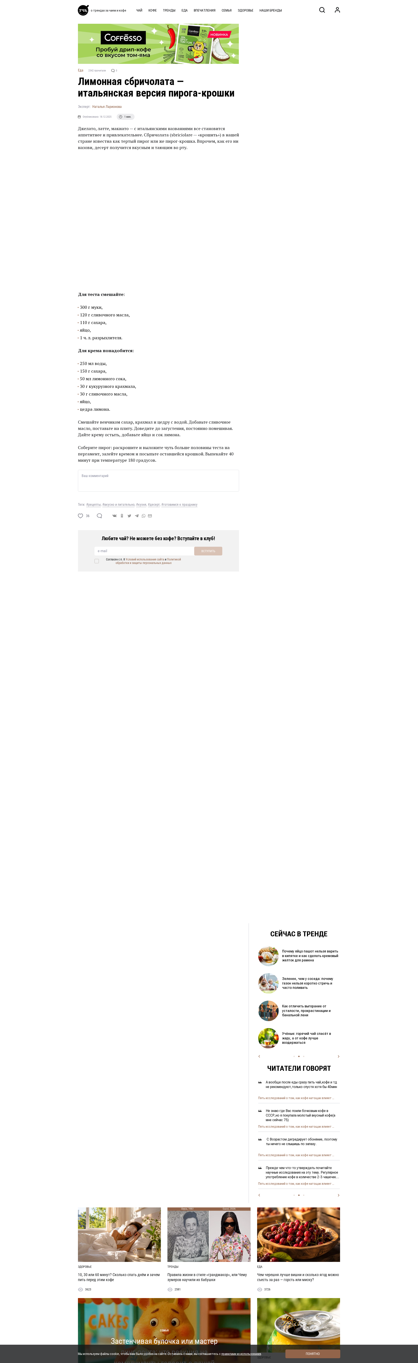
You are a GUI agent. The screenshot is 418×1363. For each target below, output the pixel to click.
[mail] (150, 516)
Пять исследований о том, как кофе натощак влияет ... (296, 1098)
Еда (185, 10)
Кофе (152, 10)
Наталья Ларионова (107, 107)
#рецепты (93, 504)
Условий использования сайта (145, 559)
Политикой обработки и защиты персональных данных (148, 561)
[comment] (99, 515)
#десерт (154, 504)
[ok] (122, 515)
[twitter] (129, 515)
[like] (80, 515)
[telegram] (136, 515)
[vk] (114, 515)
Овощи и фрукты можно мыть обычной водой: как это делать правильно (307, 983)
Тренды (169, 10)
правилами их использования (241, 1354)
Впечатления (205, 10)
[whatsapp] (143, 516)
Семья (227, 10)
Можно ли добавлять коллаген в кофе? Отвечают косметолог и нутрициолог (308, 1038)
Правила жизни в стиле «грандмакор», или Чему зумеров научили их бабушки (207, 1277)
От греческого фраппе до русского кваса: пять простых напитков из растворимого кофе (310, 1010)
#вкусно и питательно (118, 504)
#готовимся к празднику (179, 504)
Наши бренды (271, 10)
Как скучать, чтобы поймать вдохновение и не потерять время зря (309, 955)
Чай (139, 10)
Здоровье (245, 10)
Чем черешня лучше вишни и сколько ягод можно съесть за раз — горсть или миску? (298, 1277)
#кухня (141, 504)
